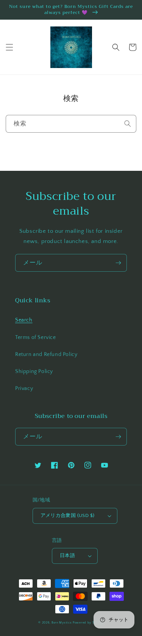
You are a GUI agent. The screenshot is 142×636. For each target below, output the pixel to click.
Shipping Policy (34, 371)
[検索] (127, 123)
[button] (9, 47)
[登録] (118, 263)
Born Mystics (61, 622)
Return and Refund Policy (46, 354)
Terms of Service (35, 337)
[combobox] (71, 123)
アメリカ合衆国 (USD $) (68, 515)
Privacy (24, 388)
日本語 (67, 555)
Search (24, 320)
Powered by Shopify (88, 622)
